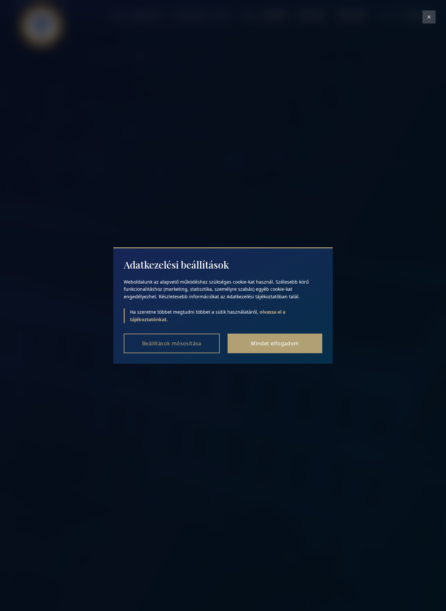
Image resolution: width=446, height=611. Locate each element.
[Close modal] (429, 17)
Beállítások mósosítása (171, 343)
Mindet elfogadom (275, 343)
